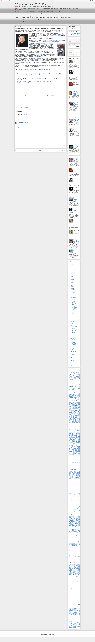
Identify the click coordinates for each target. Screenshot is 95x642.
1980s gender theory (74, 373)
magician (78, 514)
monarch (70, 524)
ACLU (79, 378)
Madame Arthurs (77, 513)
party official (77, 544)
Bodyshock (74, 402)
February (72, 360)
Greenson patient (77, 475)
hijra (74, 483)
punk (79, 563)
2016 (71, 277)
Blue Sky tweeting (72, 28)
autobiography (72, 390)
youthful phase (73, 627)
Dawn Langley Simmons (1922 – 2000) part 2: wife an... (74, 298)
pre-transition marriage (74, 558)
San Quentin (74, 575)
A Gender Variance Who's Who (30, 4)
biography (74, 399)
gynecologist (71, 477)
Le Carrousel (74, 506)
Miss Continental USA (76, 522)
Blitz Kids (76, 400)
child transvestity (77, 413)
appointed (78, 384)
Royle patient (78, 573)
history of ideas (74, 486)
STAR (70, 589)
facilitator (78, 448)
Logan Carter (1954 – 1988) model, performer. (76, 159)
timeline (78, 599)
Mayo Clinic (78, 518)
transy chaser (77, 607)
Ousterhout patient (72, 541)
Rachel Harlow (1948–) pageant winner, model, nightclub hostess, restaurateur (74, 210)
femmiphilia (78, 456)
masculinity (70, 517)
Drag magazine (73, 439)
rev (73, 569)
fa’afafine (74, 448)
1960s (74, 372)
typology (72, 611)
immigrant (77, 495)
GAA (74, 464)
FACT (70, 449)
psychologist (71, 562)
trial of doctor (77, 608)
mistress (74, 523)
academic (71, 378)
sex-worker (71, 582)
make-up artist (74, 515)
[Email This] (23, 107)
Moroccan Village (77, 525)
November (73, 291)
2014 (71, 280)
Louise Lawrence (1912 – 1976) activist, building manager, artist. (76, 241)
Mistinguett (70, 523)
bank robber (71, 393)
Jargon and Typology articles (21, 19)
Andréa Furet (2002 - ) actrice (76, 129)
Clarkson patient (74, 421)
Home (40, 150)
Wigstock (70, 621)
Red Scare (78, 567)
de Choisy (76, 434)
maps (73, 516)
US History (73, 614)
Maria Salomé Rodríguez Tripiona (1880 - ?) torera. (76, 199)
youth (70, 627)
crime (78, 430)
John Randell (74, 501)
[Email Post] (21, 107)
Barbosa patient (77, 393)
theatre (78, 596)
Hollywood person (76, 487)
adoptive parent (77, 379)
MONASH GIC (74, 524)
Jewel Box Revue (74, 500)
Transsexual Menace (74, 606)
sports (78, 586)
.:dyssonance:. (20, 122)
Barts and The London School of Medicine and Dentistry (41, 58)
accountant (75, 378)
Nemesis (70, 531)
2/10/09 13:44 (25, 114)
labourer (70, 505)
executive (22, 108)
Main (17, 17)
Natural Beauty (74, 530)
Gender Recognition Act (75, 470)
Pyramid (70, 564)
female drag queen (71, 455)
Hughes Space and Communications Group (56, 34)
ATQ (73, 389)
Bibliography (56, 17)
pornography (71, 553)
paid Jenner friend (77, 542)
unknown (70, 613)
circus (71, 416)
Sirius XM (43, 65)
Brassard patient (72, 405)
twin (77, 610)
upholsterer (76, 613)
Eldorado (70, 441)
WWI (69, 625)
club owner (75, 423)
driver (77, 439)
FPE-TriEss (71, 462)
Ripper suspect (71, 572)
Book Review (74, 403)
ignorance (75, 493)
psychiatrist (71, 561)
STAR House (74, 589)
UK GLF (78, 612)
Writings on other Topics (66, 17)
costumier (70, 429)
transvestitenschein (72, 607)
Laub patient (74, 505)
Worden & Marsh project (75, 623)
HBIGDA (74, 480)
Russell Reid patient (73, 574)
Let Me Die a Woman (76, 508)
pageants (72, 542)
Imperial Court (72, 496)
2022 (71, 268)
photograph (78, 547)
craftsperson (78, 429)
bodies (79, 401)
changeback (71, 410)
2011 (71, 285)
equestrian (74, 444)
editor (79, 440)
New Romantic (74, 532)
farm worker (77, 452)
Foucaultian (78, 461)
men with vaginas (74, 520)
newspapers (78, 534)
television (74, 594)
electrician (78, 442)
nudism (78, 536)
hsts (73, 491)
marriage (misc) (77, 516)
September (73, 351)
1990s (79, 373)
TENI (77, 594)
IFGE (72, 493)
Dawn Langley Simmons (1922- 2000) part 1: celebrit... (73, 303)
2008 (71, 363)
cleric (79, 421)
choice (70, 414)
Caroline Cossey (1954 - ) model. (76, 250)
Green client (71, 475)
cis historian (77, 418)
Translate (77, 41)
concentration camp (74, 425)
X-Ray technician (77, 625)
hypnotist (70, 492)
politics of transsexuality (74, 552)
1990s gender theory (72, 374)
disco (79, 436)
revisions (78, 570)
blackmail (73, 400)
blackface (70, 400)
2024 (71, 265)
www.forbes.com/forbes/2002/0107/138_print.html (32, 74)
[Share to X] (25, 107)
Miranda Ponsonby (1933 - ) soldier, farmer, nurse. (74, 318)
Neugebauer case (75, 531)
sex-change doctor (76, 581)
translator (70, 605)
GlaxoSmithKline (45, 54)
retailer (70, 569)
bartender (70, 394)
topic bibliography (72, 600)
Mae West (71, 514)
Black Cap (78, 399)
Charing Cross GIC (74, 411)
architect (75, 385)
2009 (71, 288)
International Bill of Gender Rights (49, 44)
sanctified (78, 575)
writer (78, 624)
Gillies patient (74, 472)
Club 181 (74, 422)
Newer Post (17, 150)
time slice (73, 599)
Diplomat (76, 436)
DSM (72, 440)
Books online (31, 19)
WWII (72, 625)
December (73, 289)
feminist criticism (72, 456)
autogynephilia (77, 391)
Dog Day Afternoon (76, 438)
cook (79, 427)
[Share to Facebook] (26, 107)
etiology (73, 446)
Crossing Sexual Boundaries (74, 432)
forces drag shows (74, 459)
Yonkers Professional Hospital (74, 626)
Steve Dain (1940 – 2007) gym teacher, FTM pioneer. (76, 104)
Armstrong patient (77, 386)
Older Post (63, 150)
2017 (71, 276)
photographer (71, 548)
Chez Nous (71, 413)
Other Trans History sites (42, 21)
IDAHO (70, 493)
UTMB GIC (74, 615)
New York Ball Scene (72, 533)
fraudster (74, 462)
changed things (77, 410)
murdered (78, 526)
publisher (78, 562)
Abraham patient (77, 377)
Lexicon (78, 509)
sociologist (70, 585)
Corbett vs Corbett (72, 428)
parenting (76, 543)
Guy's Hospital (77, 476)
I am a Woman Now (76, 492)
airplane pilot (71, 381)
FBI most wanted (77, 454)
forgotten (71, 461)
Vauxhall (70, 616)
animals (75, 383)
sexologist (77, 582)
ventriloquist (74, 616)
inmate (78, 496)
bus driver (70, 407)
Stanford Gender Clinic (75, 588)
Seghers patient (72, 579)
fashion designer (72, 453)
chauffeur (70, 412)
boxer (79, 404)
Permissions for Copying (20, 21)
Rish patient (76, 572)
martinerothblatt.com (18, 82)
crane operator (71, 430)
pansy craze (73, 543)
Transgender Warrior (36, 108)
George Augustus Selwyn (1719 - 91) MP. (76, 179)
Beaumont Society (76, 394)
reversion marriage (72, 570)
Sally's (70, 575)
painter (70, 543)
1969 (76, 372)
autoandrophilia (78, 389)
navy (79, 530)
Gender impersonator (72, 468)
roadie (79, 572)
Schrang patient (77, 576)
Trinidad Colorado (72, 609)
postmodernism (71, 557)
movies (74, 526)
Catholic (70, 409)
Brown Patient (71, 406)
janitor (72, 498)
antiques (78, 383)
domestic (70, 439)
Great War (77, 474)
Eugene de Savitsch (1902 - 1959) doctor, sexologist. (74, 327)
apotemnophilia (71, 384)
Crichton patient (75, 430)
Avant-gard (70, 392)
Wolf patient (74, 622)
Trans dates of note (68, 19)
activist (19, 108)
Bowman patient (74, 404)
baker (73, 392)
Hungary (75, 491)
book (69, 403)
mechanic (70, 519)
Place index (42, 17)
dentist (76, 435)
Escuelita (70, 446)
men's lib (78, 520)
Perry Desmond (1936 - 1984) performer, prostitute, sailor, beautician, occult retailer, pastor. (74, 72)
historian (70, 486)
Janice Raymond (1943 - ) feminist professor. (76, 146)
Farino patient (73, 452)
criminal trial (71, 431)
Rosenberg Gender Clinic (72, 573)
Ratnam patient (73, 567)
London (74, 510)
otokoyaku (70, 540)
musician (71, 529)
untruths (73, 613)
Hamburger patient (77, 478)
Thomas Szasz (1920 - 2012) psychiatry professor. (73, 322)
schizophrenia (71, 576)
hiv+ (79, 486)
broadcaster (77, 405)
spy (76, 587)
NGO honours (72, 535)
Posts (71, 52)
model (76, 523)
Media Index (49, 17)
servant (76, 580)
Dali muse (73, 433)
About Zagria (22, 17)
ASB (69, 389)
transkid (78, 604)
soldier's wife (77, 585)
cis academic (75, 416)
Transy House (71, 608)
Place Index (45, 11)
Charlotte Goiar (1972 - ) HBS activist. (76, 61)
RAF (69, 566)
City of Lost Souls (74, 420)
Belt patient (77, 395)
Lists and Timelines (31, 21)
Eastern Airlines (75, 440)
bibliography (77, 398)
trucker (76, 609)
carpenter (70, 408)
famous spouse (75, 451)
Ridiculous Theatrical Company (74, 571)
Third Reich (74, 597)
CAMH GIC (74, 407)
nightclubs (77, 535)
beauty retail (71, 395)
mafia (75, 514)
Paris (79, 543)
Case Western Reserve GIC (76, 408)
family (73, 450)
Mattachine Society (72, 518)
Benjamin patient (73, 397)
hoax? (70, 487)
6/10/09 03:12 (25, 122)
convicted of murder (73, 427)
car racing (78, 407)
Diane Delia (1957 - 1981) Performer (75, 188)
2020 (71, 271)
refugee (70, 568)
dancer (73, 434)
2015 (71, 279)
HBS (77, 480)
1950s (69, 372)
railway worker (73, 566)
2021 (71, 270)
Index (28, 17)
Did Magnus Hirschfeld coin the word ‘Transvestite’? (73, 139)
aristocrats (71, 386)
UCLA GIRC (76, 611)
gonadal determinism (76, 473)
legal (79, 506)
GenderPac (70, 471)
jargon (73, 499)
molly (79, 523)
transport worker (76, 605)
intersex (70, 497)
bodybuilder (70, 402)
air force (78, 380)
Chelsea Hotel (74, 412)
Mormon (72, 525)
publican (75, 562)
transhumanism (23, 62)
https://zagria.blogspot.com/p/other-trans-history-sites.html (74, 34)
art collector (73, 388)
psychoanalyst (77, 561)
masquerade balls (76, 517)
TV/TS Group (74, 610)
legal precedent (72, 507)
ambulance (72, 382)
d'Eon (70, 433)
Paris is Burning (72, 544)
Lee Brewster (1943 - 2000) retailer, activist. (74, 343)
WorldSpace (48, 41)
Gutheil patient (71, 476)
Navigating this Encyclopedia (42, 19)
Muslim (75, 529)
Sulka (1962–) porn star (75, 83)
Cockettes (70, 424)
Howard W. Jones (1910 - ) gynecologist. (74, 294)
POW (76, 557)
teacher (70, 594)
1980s (69, 373)
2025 (71, 264)
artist (79, 388)
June (72, 354)
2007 (71, 365)
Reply (19, 119)
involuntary (75, 497)
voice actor (78, 616)
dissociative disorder (72, 437)
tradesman (78, 600)
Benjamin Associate (74, 396)
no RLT (75, 536)
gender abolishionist (27, 108)
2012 (71, 283)
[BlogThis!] (24, 107)
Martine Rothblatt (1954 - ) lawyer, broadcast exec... (74, 347)
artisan (76, 388)
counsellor (74, 429)
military (70, 521)
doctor (77, 437)
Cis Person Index (35, 17)
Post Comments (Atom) (42, 153)
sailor (79, 574)
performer (74, 545)
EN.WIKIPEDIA (26, 82)
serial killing (73, 580)
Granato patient (71, 474)
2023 (71, 267)
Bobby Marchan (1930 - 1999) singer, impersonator (73, 339)
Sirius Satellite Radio (55, 41)
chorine (74, 414)
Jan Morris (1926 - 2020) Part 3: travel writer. (76, 231)
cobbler (79, 423)
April (72, 357)
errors (79, 445)
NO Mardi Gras (71, 536)
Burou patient (77, 406)
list (72, 510)
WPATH (73, 624)
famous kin (70, 451)
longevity (73, 511)
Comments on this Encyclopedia (56, 19)
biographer (70, 399)
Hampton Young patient (72, 479)
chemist (79, 412)
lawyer (32, 108)
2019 (71, 273)
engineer (75, 443)
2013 (71, 282)
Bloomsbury (74, 401)
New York (78, 532)
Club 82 (77, 422)
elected (73, 441)
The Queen (76, 595)
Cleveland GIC (71, 422)
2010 (71, 286)
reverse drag (77, 569)
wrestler (76, 624)
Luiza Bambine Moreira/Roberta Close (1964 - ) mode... (74, 308)
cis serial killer (75, 419)
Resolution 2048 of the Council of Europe (56, 21)
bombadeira (78, 402)
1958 (71, 372)
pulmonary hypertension (38, 54)
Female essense (77, 455)
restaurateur (78, 568)
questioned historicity (76, 565)
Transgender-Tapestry (32, 44)
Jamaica (70, 498)
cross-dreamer (78, 431)
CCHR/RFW (78, 409)
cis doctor (75, 417)
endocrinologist (71, 443)
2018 (71, 274)
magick (70, 515)
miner (73, 521)
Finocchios (71, 458)
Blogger (53, 634)
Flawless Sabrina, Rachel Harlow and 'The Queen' (76, 120)
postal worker (77, 556)
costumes (78, 428)
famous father (77, 450)
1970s (79, 372)
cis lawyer (71, 419)
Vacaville (78, 615)
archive (78, 385)
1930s (77, 371)
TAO (79, 592)
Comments (72, 54)
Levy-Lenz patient (72, 509)
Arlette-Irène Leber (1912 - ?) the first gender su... (73, 331)
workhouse (70, 624)
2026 (71, 262)
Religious (73, 568)
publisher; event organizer (73, 563)
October (72, 292)
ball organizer (77, 392)
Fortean (75, 461)
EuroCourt (78, 446)
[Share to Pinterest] (27, 107)
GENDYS (75, 471)
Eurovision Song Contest (74, 447)
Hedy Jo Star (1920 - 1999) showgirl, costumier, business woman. (76, 93)
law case (78, 505)
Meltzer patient (74, 519)
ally (69, 382)
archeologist (71, 385)
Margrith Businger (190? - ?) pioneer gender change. (74, 335)
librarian (70, 510)
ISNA (79, 497)
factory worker (74, 449)
